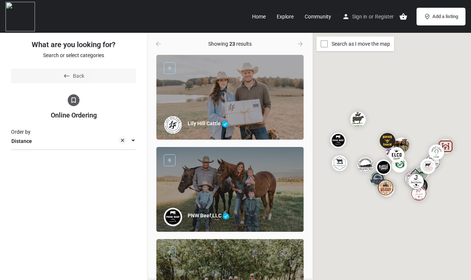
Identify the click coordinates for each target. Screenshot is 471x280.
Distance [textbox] (21, 141)
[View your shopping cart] (403, 17)
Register (384, 17)
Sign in (359, 17)
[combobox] (73, 141)
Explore (285, 17)
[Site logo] (21, 16)
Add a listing (445, 16)
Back (78, 76)
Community (318, 17)
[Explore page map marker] (338, 140)
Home (259, 17)
